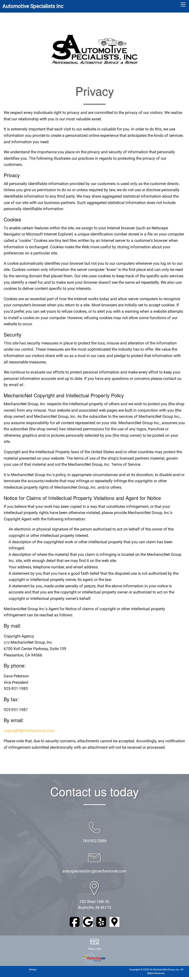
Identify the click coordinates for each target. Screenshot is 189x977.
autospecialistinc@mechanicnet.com (94, 871)
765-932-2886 (94, 840)
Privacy (33, 969)
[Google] (88, 921)
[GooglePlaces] (114, 921)
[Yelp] (101, 921)
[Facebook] (74, 921)
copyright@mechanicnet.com (29, 730)
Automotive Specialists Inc (32, 6)
